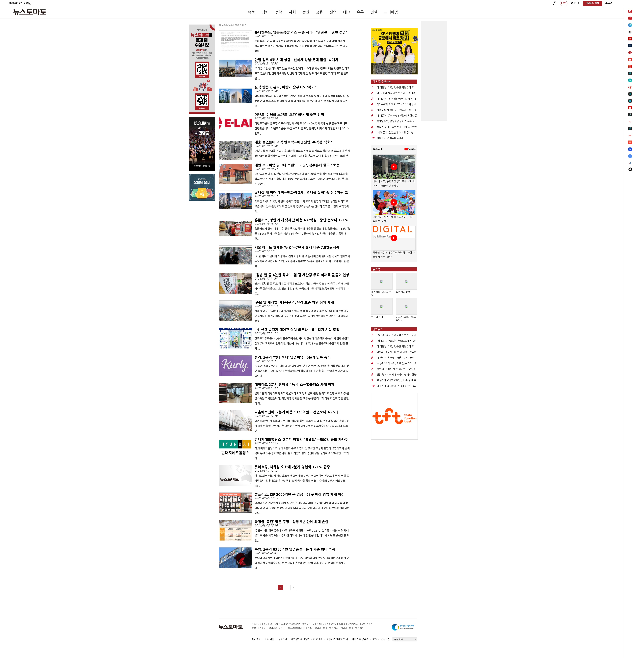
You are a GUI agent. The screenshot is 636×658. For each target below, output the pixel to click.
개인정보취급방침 (300, 639)
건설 (373, 12)
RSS (374, 639)
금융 (319, 12)
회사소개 (256, 639)
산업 (333, 12)
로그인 (608, 3)
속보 (251, 12)
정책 (278, 12)
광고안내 (282, 639)
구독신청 (385, 639)
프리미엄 (391, 12)
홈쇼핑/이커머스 (238, 25)
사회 (292, 12)
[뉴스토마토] (29, 12)
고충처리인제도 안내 (337, 639)
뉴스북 (376, 269)
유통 (360, 12)
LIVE (563, 3)
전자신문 (575, 3)
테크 (346, 12)
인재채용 (269, 639)
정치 (265, 12)
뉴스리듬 (378, 149)
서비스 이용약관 (360, 639)
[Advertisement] (434, 71)
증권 (305, 12)
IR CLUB (317, 639)
